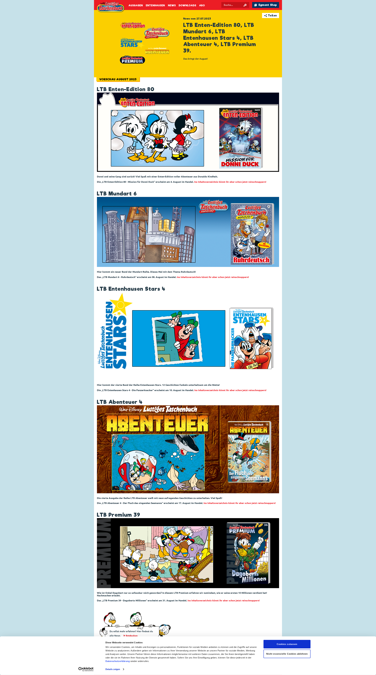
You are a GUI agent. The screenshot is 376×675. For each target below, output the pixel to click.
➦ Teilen (270, 15)
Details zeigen (112, 669)
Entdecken (132, 636)
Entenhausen (155, 5)
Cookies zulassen (287, 644)
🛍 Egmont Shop (265, 4)
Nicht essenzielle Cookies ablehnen (287, 653)
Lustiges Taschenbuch (111, 7)
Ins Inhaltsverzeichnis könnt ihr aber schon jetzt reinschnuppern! (230, 181)
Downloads (187, 5)
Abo (202, 5)
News (172, 5)
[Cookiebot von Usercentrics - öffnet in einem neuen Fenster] (86, 669)
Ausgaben (136, 5)
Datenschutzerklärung (117, 661)
